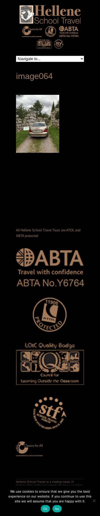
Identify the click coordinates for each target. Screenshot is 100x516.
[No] (94, 500)
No (57, 509)
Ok (45, 509)
